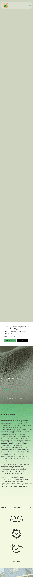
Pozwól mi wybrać (9, 336)
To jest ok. (22, 340)
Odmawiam (9, 340)
